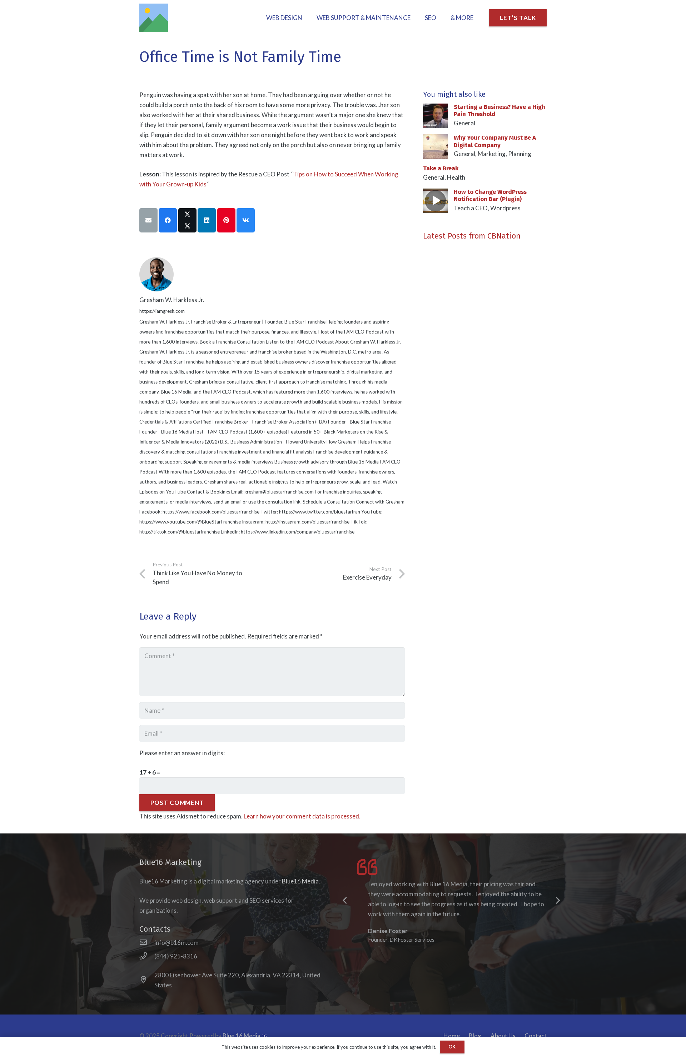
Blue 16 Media (242, 1036)
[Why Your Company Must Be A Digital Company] (435, 139)
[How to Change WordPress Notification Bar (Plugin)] (435, 193)
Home (451, 1036)
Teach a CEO (471, 208)
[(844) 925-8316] (146, 956)
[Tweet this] (187, 220)
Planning (519, 153)
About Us (503, 1036)
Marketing (492, 153)
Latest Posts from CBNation (472, 236)
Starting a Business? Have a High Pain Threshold (499, 110)
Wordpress (505, 208)
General (464, 123)
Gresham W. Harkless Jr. (171, 300)
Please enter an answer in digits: (182, 753)
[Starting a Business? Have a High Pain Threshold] (435, 108)
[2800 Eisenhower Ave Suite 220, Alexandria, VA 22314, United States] (146, 980)
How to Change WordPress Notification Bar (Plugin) (490, 195)
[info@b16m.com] (146, 943)
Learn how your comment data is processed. (302, 816)
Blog (475, 1036)
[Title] (153, 18)
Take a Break (440, 168)
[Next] (557, 901)
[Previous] (345, 901)
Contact (536, 1036)
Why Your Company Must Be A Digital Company (495, 141)
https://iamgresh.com (162, 311)
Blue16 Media (300, 881)
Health (456, 177)
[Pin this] (226, 220)
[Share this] (168, 220)
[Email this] (148, 220)
